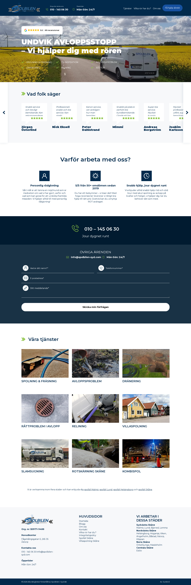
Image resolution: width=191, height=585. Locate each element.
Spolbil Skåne (86, 538)
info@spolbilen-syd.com (86, 257)
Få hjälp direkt (172, 8)
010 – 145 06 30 (101, 229)
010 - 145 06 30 (59, 9)
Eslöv (139, 550)
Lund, (147, 528)
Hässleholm (156, 545)
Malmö (140, 528)
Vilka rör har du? (142, 8)
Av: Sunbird (165, 582)
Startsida (83, 521)
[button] (42, 30)
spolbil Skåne (145, 489)
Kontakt (83, 529)
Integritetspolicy (87, 535)
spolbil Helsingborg (123, 489)
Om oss (156, 8)
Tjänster (127, 8)
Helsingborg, (143, 533)
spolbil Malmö (91, 489)
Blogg (82, 524)
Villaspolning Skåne (89, 541)
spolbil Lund (106, 489)
